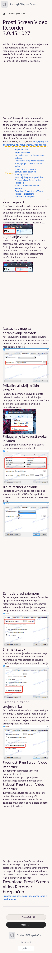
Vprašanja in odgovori (25, 196)
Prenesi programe (17, 13)
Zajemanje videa (22, 152)
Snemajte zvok (21, 174)
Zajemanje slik (21, 149)
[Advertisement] (26, 89)
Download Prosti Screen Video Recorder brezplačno (29, 192)
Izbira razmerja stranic (25, 169)
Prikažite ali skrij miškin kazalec (29, 160)
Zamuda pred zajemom (25, 171)
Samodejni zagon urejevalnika (29, 177)
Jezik (25, 948)
